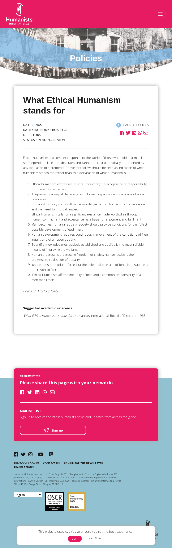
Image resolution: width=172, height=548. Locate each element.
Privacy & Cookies (26, 463)
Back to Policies (135, 125)
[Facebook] (16, 454)
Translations (24, 467)
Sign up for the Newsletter (83, 463)
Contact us (51, 463)
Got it (75, 538)
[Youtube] (40, 454)
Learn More (94, 538)
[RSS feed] (51, 454)
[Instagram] (30, 454)
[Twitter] (23, 454)
